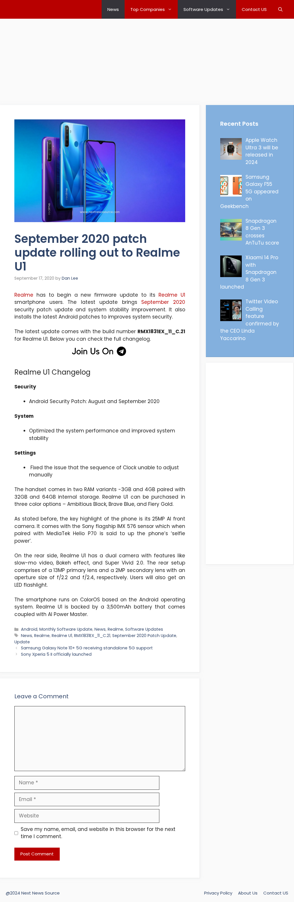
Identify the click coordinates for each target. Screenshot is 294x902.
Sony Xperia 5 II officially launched (56, 654)
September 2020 (163, 302)
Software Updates (203, 9)
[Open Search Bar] (280, 9)
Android (29, 629)
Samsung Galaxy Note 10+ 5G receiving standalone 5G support (87, 648)
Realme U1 (171, 294)
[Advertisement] (147, 59)
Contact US (254, 9)
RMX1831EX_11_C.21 (92, 635)
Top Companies (147, 9)
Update (22, 642)
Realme (23, 294)
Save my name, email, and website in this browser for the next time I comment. (98, 833)
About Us (248, 893)
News (113, 9)
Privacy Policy (218, 893)
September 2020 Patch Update (144, 635)
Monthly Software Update (65, 629)
